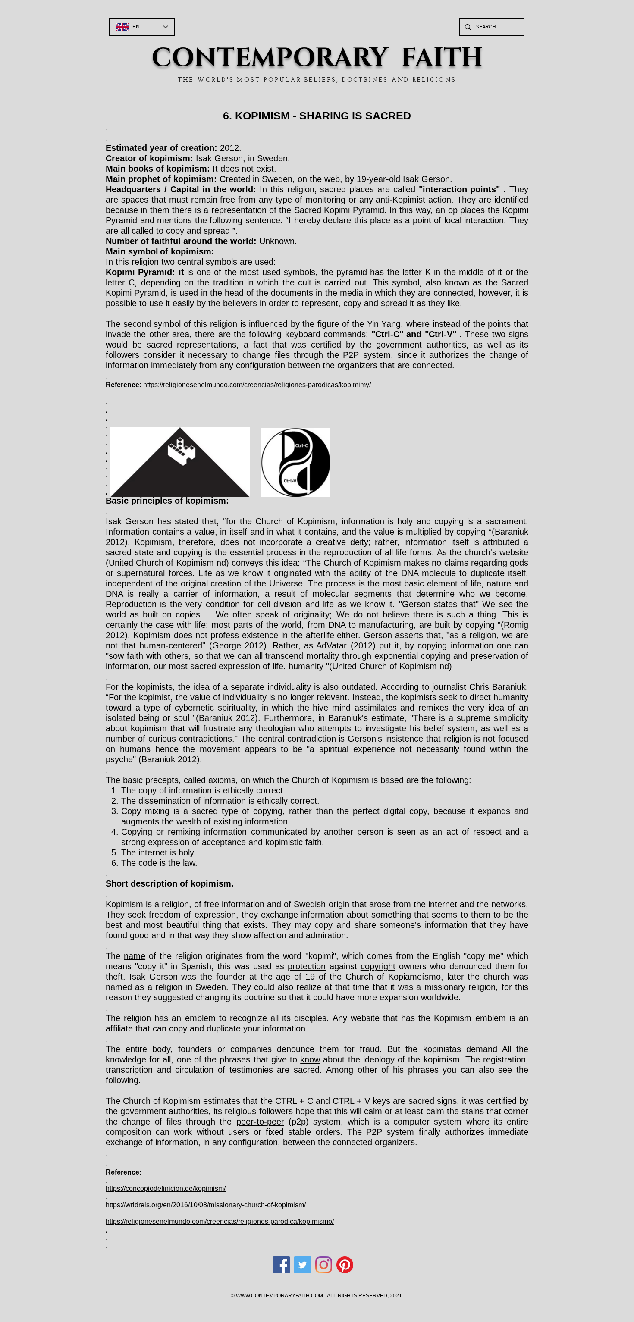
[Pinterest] (344, 1264)
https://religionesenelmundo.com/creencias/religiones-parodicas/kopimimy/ (257, 384)
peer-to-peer (260, 1121)
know (310, 1059)
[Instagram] (323, 1264)
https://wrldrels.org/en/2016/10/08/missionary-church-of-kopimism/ (206, 1205)
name (134, 956)
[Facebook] (281, 1264)
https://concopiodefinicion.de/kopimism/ (166, 1188)
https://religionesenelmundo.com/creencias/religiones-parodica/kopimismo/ (220, 1221)
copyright (378, 966)
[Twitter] (302, 1264)
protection (307, 966)
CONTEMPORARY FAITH (317, 58)
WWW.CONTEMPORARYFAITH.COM (279, 1296)
